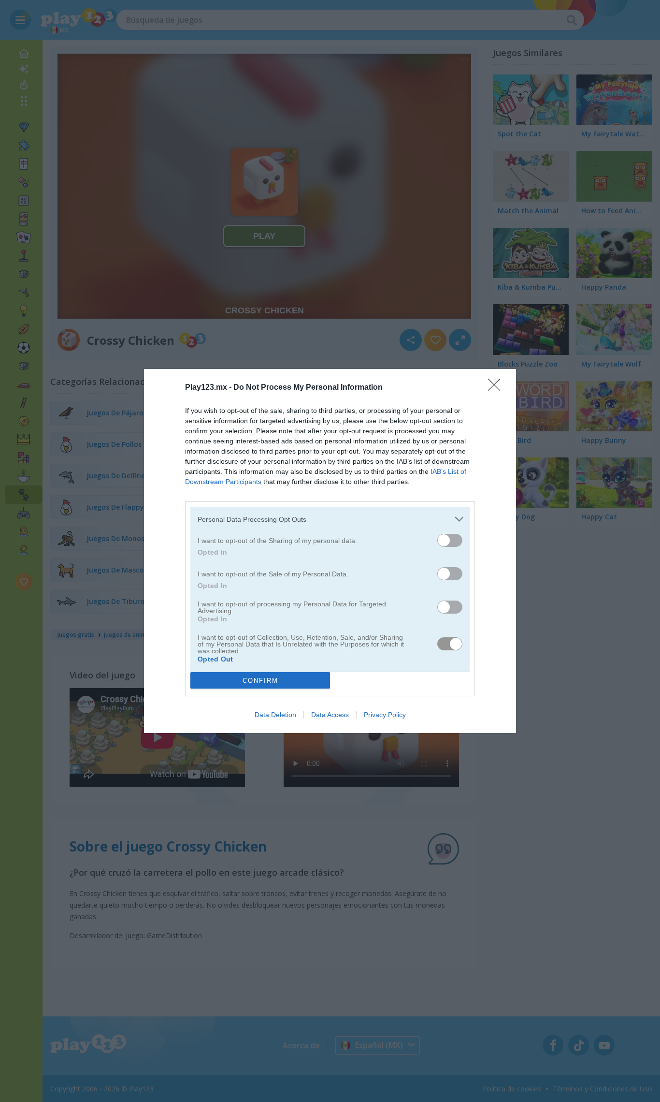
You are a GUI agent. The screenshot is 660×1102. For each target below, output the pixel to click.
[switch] (449, 540)
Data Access (330, 715)
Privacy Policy (385, 715)
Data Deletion (275, 715)
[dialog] (330, 551)
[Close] (497, 388)
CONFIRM (260, 680)
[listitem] (330, 519)
